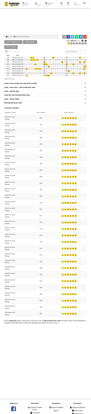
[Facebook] (68, 37)
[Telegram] (81, 37)
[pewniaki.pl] (12, 2)
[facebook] (13, 409)
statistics (38, 5)
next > (14, 47)
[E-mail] (85, 37)
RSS (56, 411)
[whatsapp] (76, 37)
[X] (72, 37)
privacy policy (77, 411)
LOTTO (13, 42)
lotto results (25, 4)
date (17, 55)
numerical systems (49, 4)
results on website (56, 407)
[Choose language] (84, 4)
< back (8, 47)
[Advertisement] (45, 20)
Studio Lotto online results (35, 408)
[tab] (45, 83)
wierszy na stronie (14, 51)
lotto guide (55, 323)
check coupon (30, 42)
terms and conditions (77, 407)
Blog (61, 5)
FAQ (68, 5)
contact (77, 5)
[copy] (64, 37)
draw (8, 55)
